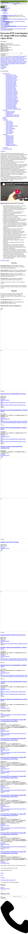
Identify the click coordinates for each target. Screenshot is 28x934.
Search (15, 4)
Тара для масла (9, 129)
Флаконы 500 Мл (12, 15)
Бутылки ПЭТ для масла (11, 91)
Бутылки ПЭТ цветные (11, 107)
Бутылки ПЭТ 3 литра (11, 83)
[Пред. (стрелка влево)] (1, 891)
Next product (3, 25)
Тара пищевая (12, 63)
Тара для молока (4, 63)
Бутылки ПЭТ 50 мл (10, 87)
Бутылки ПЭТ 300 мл (11, 84)
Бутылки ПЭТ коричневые (12, 101)
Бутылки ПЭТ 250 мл (11, 82)
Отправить (3, 897)
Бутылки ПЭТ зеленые (11, 99)
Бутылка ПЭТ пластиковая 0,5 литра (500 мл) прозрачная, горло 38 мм (13, 833)
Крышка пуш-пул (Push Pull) (12, 115)
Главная (2, 15)
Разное (4, 117)
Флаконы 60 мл (9, 142)
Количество (5, 53)
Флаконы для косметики (11, 145)
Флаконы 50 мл (9, 140)
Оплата (2, 873)
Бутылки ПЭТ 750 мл (11, 89)
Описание (5, 147)
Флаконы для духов (10, 144)
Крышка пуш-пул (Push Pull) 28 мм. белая (13, 393)
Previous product (4, 17)
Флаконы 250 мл (10, 138)
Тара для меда (9, 130)
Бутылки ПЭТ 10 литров (11, 77)
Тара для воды (23, 62)
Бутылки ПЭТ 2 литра (11, 80)
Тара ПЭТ (18, 63)
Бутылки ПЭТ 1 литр (11, 74)
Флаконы (6, 15)
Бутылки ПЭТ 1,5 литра (11, 76)
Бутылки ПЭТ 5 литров (11, 85)
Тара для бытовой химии (13, 62)
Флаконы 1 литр (9, 135)
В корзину (3, 54)
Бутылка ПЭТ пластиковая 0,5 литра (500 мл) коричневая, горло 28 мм (13, 758)
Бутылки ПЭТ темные (11, 106)
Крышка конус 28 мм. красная (10, 542)
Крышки (5, 110)
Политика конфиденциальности (8, 880)
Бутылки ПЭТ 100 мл (11, 78)
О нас (2, 875)
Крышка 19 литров (10, 111)
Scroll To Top (7, 888)
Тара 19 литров (9, 123)
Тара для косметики (10, 128)
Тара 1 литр (8, 121)
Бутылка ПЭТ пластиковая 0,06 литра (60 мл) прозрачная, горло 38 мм (13, 739)
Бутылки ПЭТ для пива (9, 58)
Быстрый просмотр (5, 400)
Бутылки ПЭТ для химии (18, 59)
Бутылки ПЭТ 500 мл (11, 88)
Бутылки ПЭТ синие (17, 61)
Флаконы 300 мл (10, 139)
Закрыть (2, 68)
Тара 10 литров (9, 122)
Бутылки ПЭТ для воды (9, 57)
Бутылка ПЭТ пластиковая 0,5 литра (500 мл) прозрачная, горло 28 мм (13, 776)
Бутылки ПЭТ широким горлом (13, 108)
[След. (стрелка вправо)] (2, 891)
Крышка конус (9, 113)
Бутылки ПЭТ (16, 56)
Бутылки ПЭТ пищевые (6, 61)
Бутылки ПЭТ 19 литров (11, 79)
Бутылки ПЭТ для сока (21, 58)
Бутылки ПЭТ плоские (11, 104)
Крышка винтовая (10, 112)
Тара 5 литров (9, 124)
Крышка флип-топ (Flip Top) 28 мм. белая (13, 635)
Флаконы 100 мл (10, 136)
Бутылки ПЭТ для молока (12, 93)
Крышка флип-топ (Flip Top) (12, 116)
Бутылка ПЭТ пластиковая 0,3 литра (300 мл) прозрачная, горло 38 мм (13, 720)
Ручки (4, 118)
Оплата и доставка (7, 148)
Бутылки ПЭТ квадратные (12, 100)
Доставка (3, 877)
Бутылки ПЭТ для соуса (6, 59)
